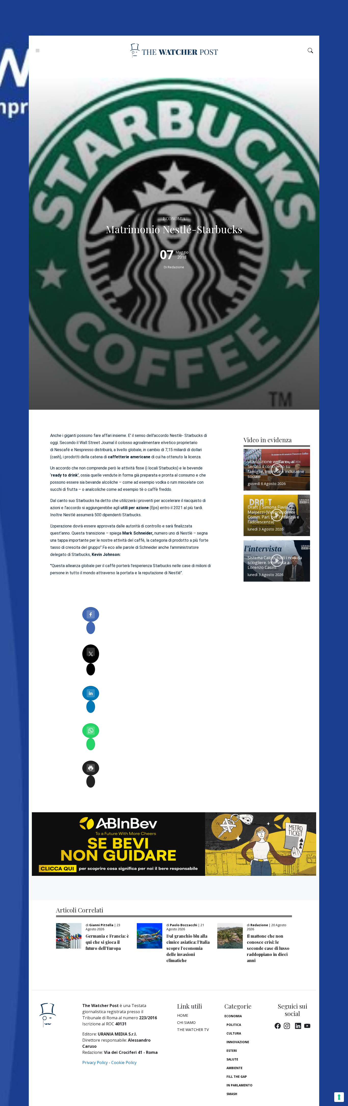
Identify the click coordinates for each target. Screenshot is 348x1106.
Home (182, 1015)
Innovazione (237, 1042)
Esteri (231, 1051)
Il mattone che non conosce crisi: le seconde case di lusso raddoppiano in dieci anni (268, 948)
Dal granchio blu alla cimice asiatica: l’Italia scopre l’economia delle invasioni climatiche (188, 948)
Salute (232, 1059)
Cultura (233, 1033)
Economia (233, 1016)
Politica (233, 1025)
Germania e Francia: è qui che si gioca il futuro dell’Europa (107, 942)
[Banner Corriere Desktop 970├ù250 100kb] (174, 843)
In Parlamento (239, 1085)
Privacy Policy (95, 1062)
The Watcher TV (193, 1029)
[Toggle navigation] (37, 50)
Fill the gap (236, 1076)
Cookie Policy (124, 1062)
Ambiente (234, 1068)
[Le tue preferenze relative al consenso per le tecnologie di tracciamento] (339, 1097)
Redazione (176, 267)
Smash (231, 1094)
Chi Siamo (186, 1022)
